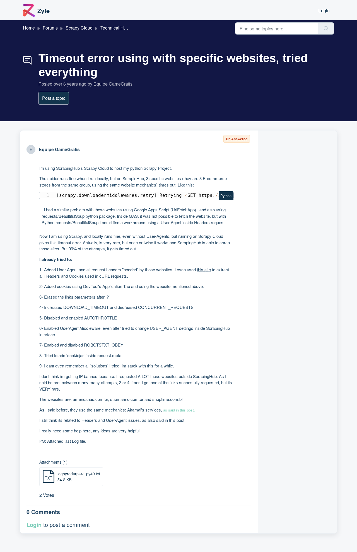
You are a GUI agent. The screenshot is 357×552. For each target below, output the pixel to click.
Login (324, 10)
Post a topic (53, 98)
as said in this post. (179, 410)
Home (29, 28)
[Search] (326, 28)
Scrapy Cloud (79, 28)
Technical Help (115, 28)
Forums (50, 28)
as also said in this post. (163, 420)
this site (204, 269)
